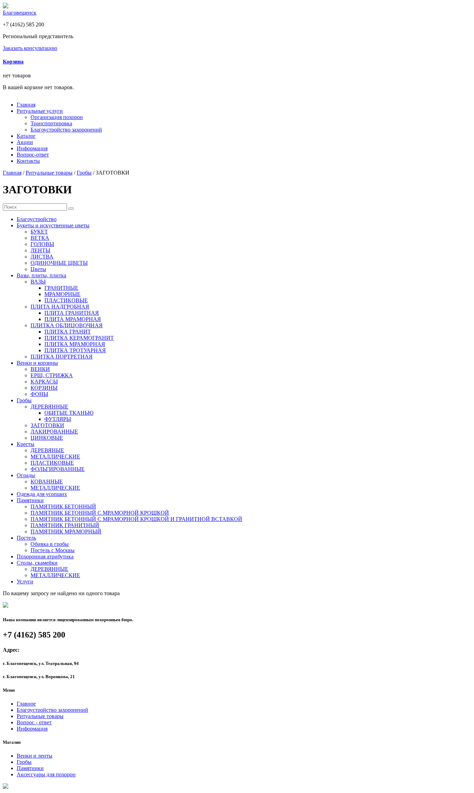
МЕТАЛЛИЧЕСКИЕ (55, 456)
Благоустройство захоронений (66, 130)
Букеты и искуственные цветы (53, 225)
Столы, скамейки (37, 563)
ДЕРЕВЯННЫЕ (49, 407)
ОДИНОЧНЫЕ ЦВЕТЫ (59, 263)
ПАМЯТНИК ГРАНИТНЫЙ (65, 525)
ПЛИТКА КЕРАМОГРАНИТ (79, 338)
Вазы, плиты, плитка (41, 275)
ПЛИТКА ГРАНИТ (67, 332)
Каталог (26, 136)
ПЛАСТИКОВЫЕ (66, 300)
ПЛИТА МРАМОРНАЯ (72, 319)
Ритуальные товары (49, 173)
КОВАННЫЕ (47, 481)
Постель (26, 538)
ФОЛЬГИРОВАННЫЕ (58, 469)
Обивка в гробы (50, 544)
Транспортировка (51, 123)
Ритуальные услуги (40, 111)
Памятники (30, 500)
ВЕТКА (40, 238)
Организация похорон (57, 117)
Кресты (25, 444)
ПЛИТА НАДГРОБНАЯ (60, 307)
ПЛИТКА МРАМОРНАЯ (74, 344)
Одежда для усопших (42, 494)
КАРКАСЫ (44, 382)
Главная (26, 105)
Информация (32, 148)
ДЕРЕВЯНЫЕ (47, 450)
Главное (26, 704)
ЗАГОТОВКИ (47, 425)
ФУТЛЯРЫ (57, 419)
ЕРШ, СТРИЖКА (52, 375)
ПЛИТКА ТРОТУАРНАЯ (75, 350)
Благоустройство (37, 219)
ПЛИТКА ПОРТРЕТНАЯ (62, 357)
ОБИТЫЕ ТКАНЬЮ (68, 413)
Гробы (84, 173)
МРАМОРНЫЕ (62, 294)
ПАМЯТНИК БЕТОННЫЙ (63, 506)
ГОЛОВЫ (42, 244)
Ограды (26, 475)
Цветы (38, 269)
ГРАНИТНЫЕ (61, 288)
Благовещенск (19, 13)
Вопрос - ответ (34, 722)
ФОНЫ (39, 394)
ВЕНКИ (40, 369)
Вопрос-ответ (33, 155)
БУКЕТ (39, 232)
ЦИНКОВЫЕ (47, 438)
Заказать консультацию (30, 48)
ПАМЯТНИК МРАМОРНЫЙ (66, 531)
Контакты (28, 161)
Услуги (25, 581)
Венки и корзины (37, 363)
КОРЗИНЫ (44, 388)
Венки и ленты (34, 756)
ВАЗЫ (38, 282)
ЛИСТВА (42, 257)
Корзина (13, 62)
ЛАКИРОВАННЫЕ (54, 432)
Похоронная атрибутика (45, 556)
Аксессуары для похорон (46, 774)
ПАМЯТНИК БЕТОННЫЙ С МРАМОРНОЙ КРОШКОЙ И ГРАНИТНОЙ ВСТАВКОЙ (136, 519)
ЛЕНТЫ (40, 250)
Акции (25, 142)
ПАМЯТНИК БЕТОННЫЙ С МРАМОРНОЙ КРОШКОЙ (100, 513)
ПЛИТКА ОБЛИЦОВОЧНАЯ (67, 325)
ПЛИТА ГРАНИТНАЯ (71, 313)
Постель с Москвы (53, 550)
